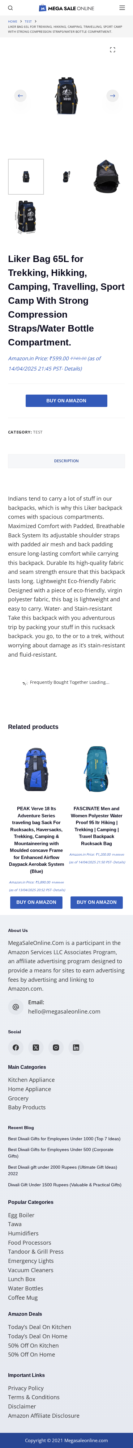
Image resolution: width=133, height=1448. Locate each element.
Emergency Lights (31, 1260)
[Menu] (122, 8)
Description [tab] (66, 461)
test (38, 432)
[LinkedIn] (76, 1047)
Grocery (18, 1098)
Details (72, 368)
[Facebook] (16, 1047)
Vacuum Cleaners (31, 1270)
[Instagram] (56, 1047)
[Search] (10, 8)
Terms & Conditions (34, 1397)
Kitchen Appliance (31, 1079)
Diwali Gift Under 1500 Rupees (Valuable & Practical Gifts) (65, 1184)
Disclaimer (22, 1406)
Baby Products (27, 1107)
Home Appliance (29, 1089)
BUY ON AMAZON (66, 400)
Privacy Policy (26, 1388)
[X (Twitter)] (36, 1047)
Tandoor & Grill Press (36, 1251)
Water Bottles (25, 1288)
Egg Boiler (21, 1215)
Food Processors (29, 1242)
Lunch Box (21, 1279)
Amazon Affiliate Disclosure (43, 1415)
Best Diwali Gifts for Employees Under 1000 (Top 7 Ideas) (64, 1138)
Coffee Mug (23, 1297)
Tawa (15, 1224)
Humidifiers (23, 1233)
